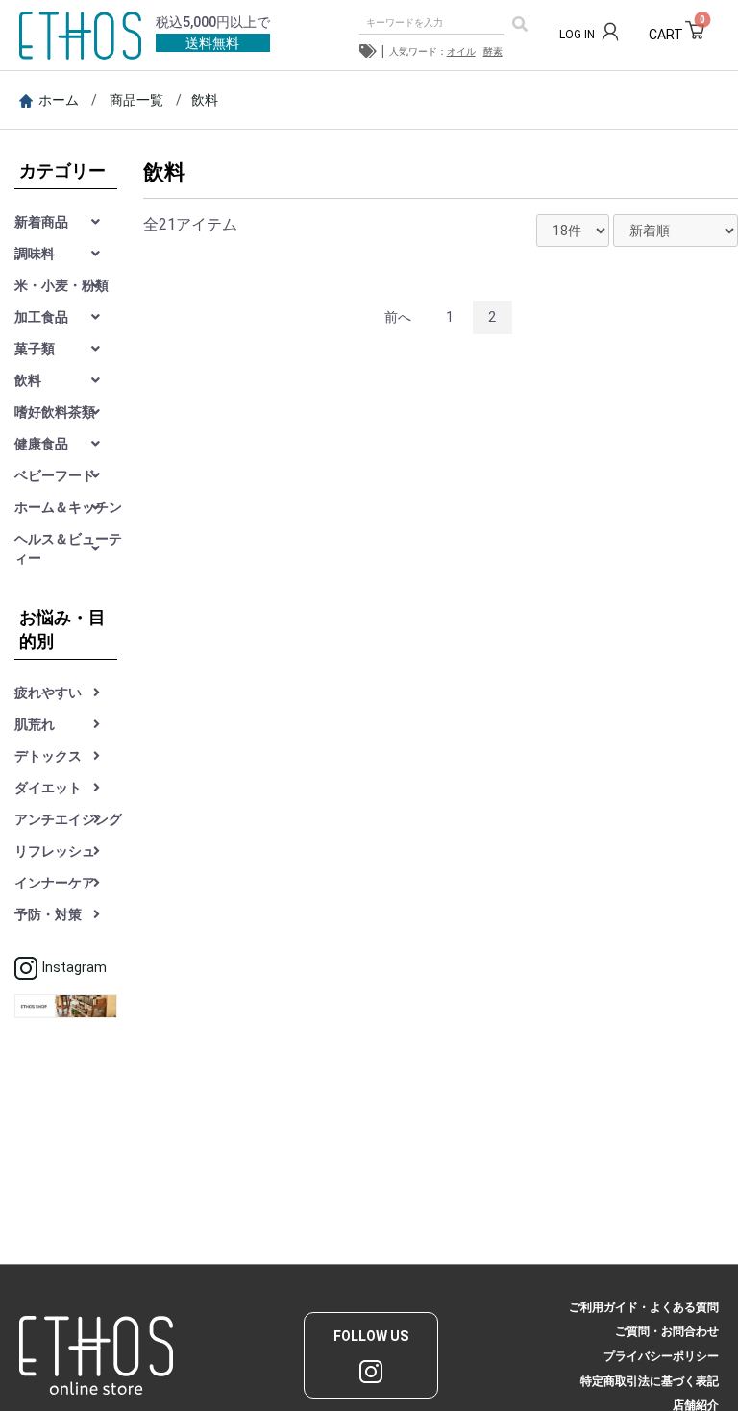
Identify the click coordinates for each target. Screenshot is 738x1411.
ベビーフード (54, 475)
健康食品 (41, 443)
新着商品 (41, 222)
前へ (397, 317)
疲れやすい (48, 692)
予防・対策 (48, 914)
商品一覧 (136, 100)
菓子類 (34, 348)
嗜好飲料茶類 (54, 412)
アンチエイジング (68, 819)
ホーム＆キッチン (68, 507)
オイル (461, 51)
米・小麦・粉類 (61, 285)
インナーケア (54, 882)
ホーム (58, 100)
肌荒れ (34, 724)
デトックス (48, 756)
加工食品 (41, 317)
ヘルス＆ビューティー (68, 548)
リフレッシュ (54, 851)
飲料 (204, 100)
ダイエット (48, 787)
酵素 (493, 51)
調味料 (34, 253)
